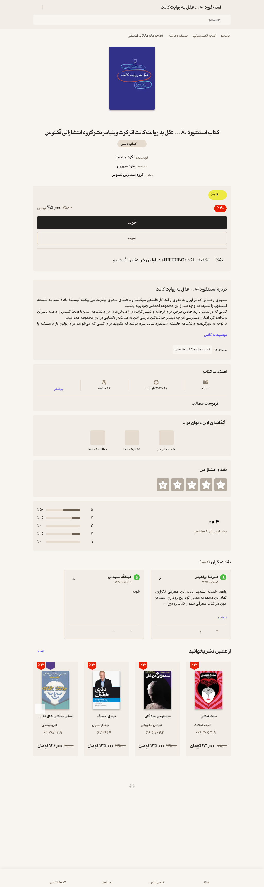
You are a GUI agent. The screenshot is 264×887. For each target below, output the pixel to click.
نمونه (132, 238)
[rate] (220, 484)
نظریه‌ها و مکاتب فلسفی (145, 35)
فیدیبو (225, 35)
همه (41, 651)
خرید (132, 222)
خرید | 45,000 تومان (132, 880)
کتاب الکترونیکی (204, 35)
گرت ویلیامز (124, 157)
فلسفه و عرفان (178, 35)
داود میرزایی (126, 166)
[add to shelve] (166, 437)
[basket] (49, 7)
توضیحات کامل (215, 335)
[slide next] (40, 709)
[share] (119, 119)
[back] (228, 7)
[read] (97, 437)
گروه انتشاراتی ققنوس (127, 175)
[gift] (132, 119)
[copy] (42, 260)
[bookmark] (144, 119)
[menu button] (36, 7)
